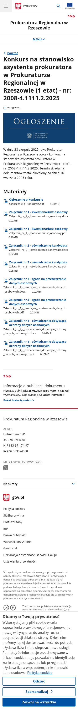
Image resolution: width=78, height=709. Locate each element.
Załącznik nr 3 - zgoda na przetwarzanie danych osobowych (34, 285)
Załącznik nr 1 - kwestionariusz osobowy (38, 216)
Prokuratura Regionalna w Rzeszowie (39, 25)
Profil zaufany (12, 522)
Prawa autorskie (14, 535)
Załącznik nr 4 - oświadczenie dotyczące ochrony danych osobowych (34, 327)
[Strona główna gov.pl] (18, 6)
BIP (5, 529)
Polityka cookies (14, 509)
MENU (37, 39)
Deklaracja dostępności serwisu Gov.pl (30, 555)
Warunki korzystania (17, 542)
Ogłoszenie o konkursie (34, 201)
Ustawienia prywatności (19, 561)
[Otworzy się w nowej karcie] (6, 468)
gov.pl (18, 497)
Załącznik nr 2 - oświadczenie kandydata (38, 249)
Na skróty (10, 484)
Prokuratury (30, 6)
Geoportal (10, 548)
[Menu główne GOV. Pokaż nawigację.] (6, 6)
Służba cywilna (13, 515)
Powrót (12, 53)
